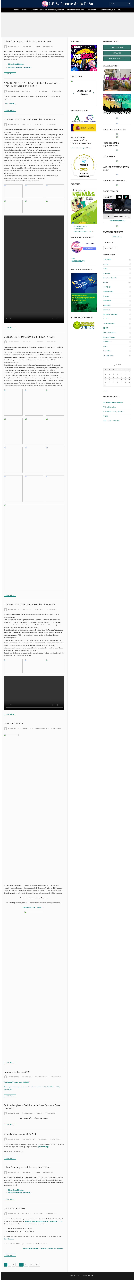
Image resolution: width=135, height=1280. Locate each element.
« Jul (104, 391)
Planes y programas (109, 332)
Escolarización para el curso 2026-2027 (16, 1082)
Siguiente (34, 1265)
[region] (84, 93)
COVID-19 (107, 287)
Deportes (106, 296)
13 (26, 1265)
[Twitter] (10, 4)
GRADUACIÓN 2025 (14, 1208)
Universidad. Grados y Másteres (113, 411)
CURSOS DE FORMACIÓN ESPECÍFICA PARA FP (29, 119)
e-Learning (106, 305)
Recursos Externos (109, 337)
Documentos (107, 300)
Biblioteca (106, 273)
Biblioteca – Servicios (110, 278)
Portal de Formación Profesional (113, 402)
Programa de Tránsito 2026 (17, 1072)
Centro (37, 46)
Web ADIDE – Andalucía (111, 420)
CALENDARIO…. (10, 103)
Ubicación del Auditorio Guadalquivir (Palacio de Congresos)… (43, 1248)
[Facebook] (6, 4)
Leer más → (10, 74)
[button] (73, 93)
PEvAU (105, 328)
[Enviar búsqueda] (129, 4)
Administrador (13, 46)
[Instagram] (18, 4)
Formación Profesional (110, 314)
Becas (105, 268)
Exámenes (106, 310)
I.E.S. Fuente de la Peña (71, 4)
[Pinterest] (22, 4)
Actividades (38, 124)
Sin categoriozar (40, 91)
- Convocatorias (77, 229)
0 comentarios (48, 46)
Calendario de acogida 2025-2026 (20, 1134)
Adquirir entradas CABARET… (34, 907)
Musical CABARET (13, 723)
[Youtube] (14, 4)
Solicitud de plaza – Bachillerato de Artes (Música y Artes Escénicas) (32, 1106)
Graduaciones (107, 319)
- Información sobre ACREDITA (82, 231)
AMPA (105, 264)
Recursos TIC (107, 342)
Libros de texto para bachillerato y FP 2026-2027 (27, 41)
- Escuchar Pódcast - (117, 220)
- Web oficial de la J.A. (79, 226)
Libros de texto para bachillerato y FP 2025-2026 (27, 1167)
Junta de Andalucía (109, 323)
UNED (105, 416)
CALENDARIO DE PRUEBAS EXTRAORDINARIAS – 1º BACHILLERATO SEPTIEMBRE (32, 84)
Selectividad (107, 351)
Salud (105, 346)
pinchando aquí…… (45, 1147)
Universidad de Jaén (109, 407)
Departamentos (108, 291)
